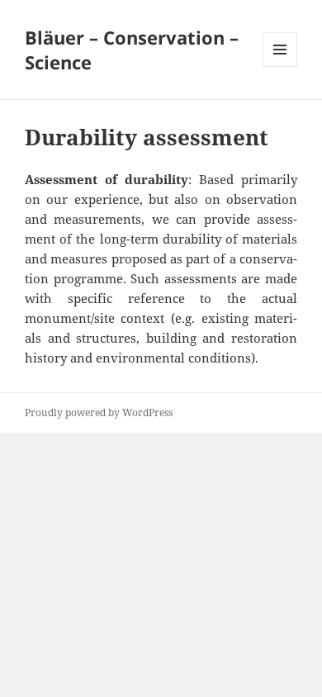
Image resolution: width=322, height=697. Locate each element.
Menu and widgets (280, 66)
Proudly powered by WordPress (99, 412)
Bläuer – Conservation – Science (132, 49)
